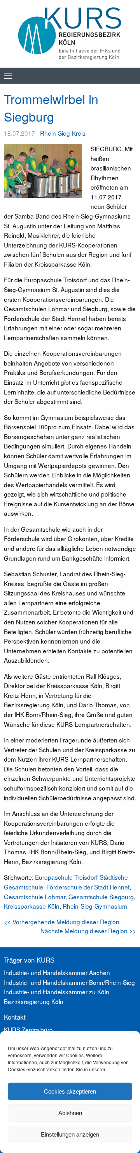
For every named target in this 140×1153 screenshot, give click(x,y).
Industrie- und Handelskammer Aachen (57, 972)
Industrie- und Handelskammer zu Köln (56, 991)
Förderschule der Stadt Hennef (88, 886)
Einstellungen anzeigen (70, 1134)
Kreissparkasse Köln (32, 906)
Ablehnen (70, 1113)
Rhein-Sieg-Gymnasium (95, 906)
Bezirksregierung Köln (33, 1001)
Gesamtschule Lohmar (34, 896)
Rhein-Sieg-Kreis (63, 133)
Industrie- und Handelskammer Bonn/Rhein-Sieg (69, 982)
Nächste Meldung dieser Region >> (88, 930)
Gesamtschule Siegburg (101, 896)
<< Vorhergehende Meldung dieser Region (61, 921)
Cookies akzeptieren (70, 1091)
